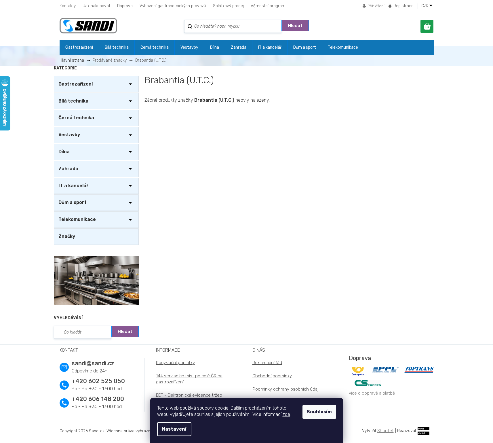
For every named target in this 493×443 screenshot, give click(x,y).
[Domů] (74, 60)
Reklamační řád (267, 362)
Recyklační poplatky (175, 362)
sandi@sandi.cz (93, 363)
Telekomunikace (77, 219)
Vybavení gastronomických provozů (173, 5)
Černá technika (76, 117)
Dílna (64, 151)
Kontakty (68, 5)
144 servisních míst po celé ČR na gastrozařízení (189, 379)
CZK (425, 6)
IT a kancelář (73, 185)
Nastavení (174, 429)
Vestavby (69, 134)
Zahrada (68, 168)
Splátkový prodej (228, 5)
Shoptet (385, 430)
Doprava (125, 5)
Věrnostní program (268, 5)
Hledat (295, 25)
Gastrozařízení (75, 84)
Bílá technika (73, 101)
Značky (66, 236)
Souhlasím (319, 411)
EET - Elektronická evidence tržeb (189, 395)
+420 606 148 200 (98, 398)
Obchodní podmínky (272, 375)
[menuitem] (79, 47)
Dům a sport (72, 202)
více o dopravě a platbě (372, 393)
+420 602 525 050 (98, 381)
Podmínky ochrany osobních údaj (285, 389)
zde (286, 414)
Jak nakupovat (96, 5)
